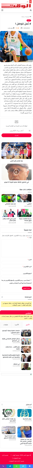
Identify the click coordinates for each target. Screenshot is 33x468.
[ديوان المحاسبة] (24, 413)
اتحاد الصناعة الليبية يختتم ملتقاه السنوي (10, 437)
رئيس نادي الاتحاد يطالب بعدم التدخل (9, 220)
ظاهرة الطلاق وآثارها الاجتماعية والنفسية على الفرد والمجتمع (11, 356)
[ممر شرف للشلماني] (8, 198)
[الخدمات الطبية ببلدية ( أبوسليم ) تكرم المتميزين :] (26, 333)
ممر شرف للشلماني (10, 204)
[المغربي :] (24, 198)
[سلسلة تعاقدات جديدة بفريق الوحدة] (24, 213)
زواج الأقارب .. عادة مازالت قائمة (13, 348)
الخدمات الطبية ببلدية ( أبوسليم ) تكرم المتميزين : (11, 331)
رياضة (22, 16)
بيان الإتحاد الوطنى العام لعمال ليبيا (9, 420)
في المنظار (16, 364)
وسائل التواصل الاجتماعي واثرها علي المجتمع (11, 340)
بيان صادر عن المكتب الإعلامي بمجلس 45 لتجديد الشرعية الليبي (26, 441)
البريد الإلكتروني (27, 266)
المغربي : (29, 204)
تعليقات (5, 324)
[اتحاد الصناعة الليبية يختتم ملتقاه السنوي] (8, 430)
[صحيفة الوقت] (16, 5)
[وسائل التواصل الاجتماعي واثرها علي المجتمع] (26, 341)
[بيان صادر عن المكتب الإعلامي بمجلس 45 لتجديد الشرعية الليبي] (24, 432)
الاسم (30, 259)
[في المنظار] (26, 366)
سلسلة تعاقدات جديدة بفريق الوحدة (25, 220)
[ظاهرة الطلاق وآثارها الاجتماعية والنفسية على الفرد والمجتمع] (26, 358)
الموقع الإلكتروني (27, 273)
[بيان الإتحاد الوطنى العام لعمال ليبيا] (8, 413)
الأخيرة (17, 324)
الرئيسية (27, 16)
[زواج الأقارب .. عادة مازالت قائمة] (26, 349)
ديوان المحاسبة (27, 419)
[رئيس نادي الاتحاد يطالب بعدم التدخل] (8, 213)
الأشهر (28, 324)
